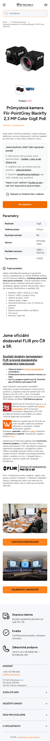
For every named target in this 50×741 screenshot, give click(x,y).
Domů (5, 22)
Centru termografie (33, 369)
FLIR (30, 101)
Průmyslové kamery (19, 22)
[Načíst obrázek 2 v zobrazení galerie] (30, 89)
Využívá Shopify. (34, 737)
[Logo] (25, 5)
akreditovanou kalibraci (28, 174)
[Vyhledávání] (5, 13)
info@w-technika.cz (11, 674)
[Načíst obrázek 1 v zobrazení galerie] (20, 89)
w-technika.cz (22, 737)
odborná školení (23, 170)
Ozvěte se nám (35, 182)
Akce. (12, 436)
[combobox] (25, 13)
